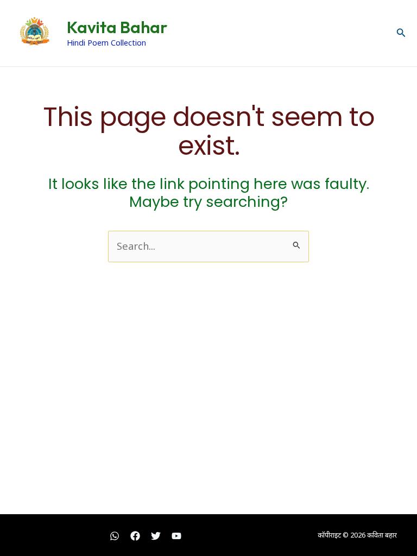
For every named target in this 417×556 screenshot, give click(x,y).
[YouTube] (176, 536)
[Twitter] (156, 536)
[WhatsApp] (114, 536)
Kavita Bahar (117, 27)
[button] (401, 33)
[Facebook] (135, 536)
